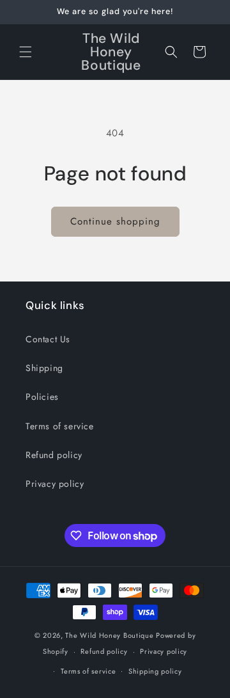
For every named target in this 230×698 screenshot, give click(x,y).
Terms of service (60, 426)
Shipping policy (155, 671)
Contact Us (48, 339)
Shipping (44, 367)
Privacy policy (55, 483)
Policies (42, 396)
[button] (26, 52)
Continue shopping (115, 221)
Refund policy (54, 454)
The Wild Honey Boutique (109, 635)
